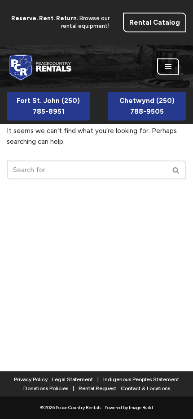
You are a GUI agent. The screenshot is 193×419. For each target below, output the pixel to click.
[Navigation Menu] (168, 66)
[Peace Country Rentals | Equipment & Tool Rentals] (40, 66)
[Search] (176, 169)
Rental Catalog (154, 22)
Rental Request (97, 388)
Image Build (141, 407)
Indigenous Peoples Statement (141, 379)
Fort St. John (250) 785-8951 (48, 106)
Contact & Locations (145, 388)
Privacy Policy (31, 379)
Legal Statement (72, 379)
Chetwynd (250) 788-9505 (147, 106)
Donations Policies (45, 388)
